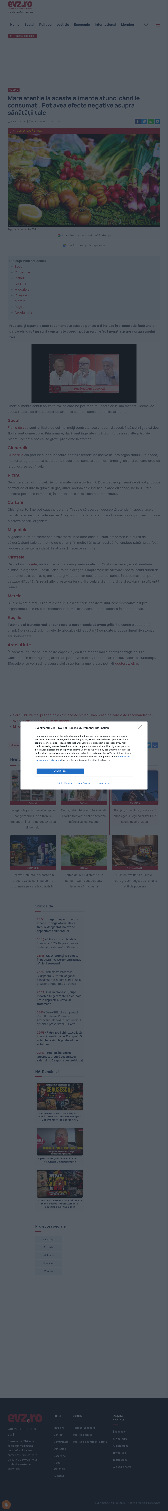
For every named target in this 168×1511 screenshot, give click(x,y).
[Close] (141, 728)
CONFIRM (60, 771)
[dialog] (84, 755)
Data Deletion (65, 783)
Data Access (84, 783)
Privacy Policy (102, 783)
